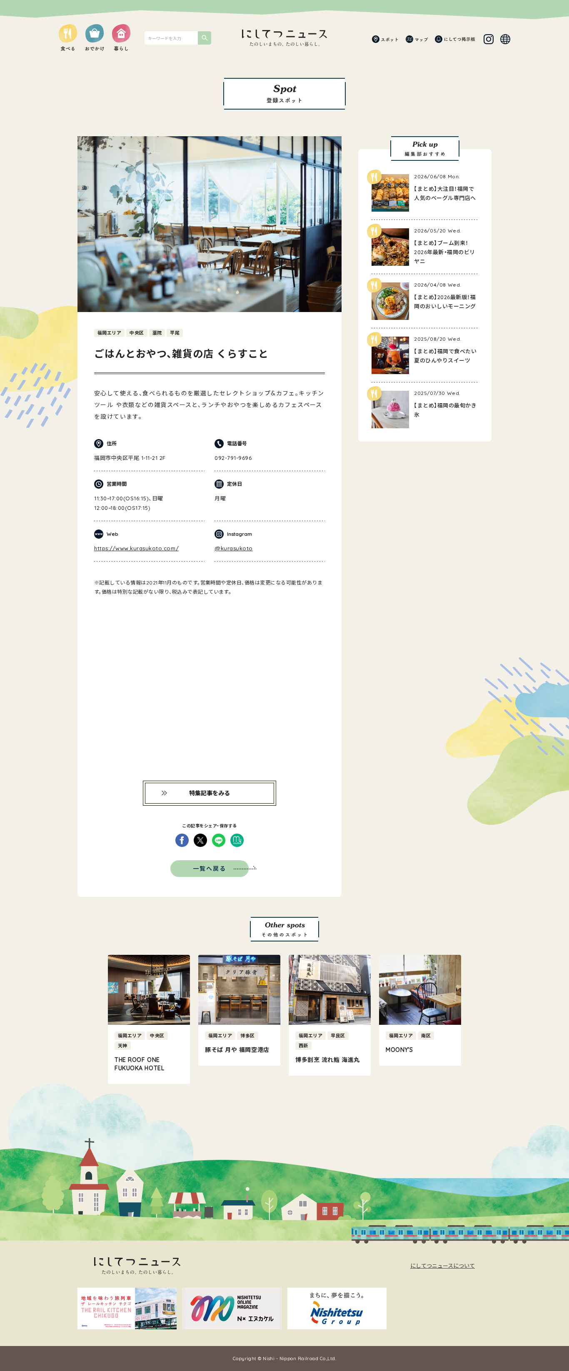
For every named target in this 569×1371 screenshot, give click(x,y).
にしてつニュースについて (442, 1265)
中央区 (137, 333)
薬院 (157, 333)
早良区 (338, 1036)
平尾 (175, 333)
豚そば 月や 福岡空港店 (237, 1050)
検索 (204, 38)
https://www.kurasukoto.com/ (136, 548)
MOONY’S (399, 1050)
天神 (122, 1046)
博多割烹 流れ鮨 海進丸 (327, 1060)
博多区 (247, 1036)
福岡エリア (109, 333)
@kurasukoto (234, 548)
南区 (426, 1036)
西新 (303, 1046)
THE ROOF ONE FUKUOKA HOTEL (139, 1064)
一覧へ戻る (210, 868)
